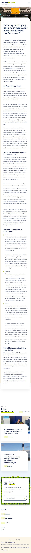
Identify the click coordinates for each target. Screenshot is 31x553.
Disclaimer (12, 542)
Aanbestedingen (13, 547)
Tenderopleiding (5, 547)
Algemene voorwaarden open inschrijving (10, 544)
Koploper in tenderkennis (23, 547)
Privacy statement (5, 542)
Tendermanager (25, 544)
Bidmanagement (5, 549)
